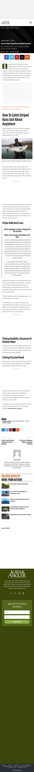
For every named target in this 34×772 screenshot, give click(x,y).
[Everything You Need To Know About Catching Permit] (5, 509)
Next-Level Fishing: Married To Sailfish (19, 500)
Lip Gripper (4, 487)
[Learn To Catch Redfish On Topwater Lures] (5, 493)
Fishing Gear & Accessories (5, 517)
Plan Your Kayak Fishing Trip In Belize (8, 442)
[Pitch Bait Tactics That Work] (5, 486)
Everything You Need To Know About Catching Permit (19, 508)
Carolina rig (19, 255)
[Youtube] (23, 593)
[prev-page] (3, 523)
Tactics (17, 28)
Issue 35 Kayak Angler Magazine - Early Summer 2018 (15, 421)
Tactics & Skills (10, 28)
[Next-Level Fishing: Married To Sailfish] (5, 501)
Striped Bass (6, 423)
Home (2, 28)
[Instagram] (14, 593)
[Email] (22, 57)
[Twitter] (11, 57)
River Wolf (5, 52)
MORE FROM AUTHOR (12, 479)
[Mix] (27, 57)
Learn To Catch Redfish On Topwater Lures (18, 492)
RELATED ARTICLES (11, 476)
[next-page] (5, 523)
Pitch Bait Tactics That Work (19, 484)
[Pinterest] (17, 57)
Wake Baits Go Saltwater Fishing (20, 514)
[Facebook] (6, 57)
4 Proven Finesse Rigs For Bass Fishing (25, 442)
